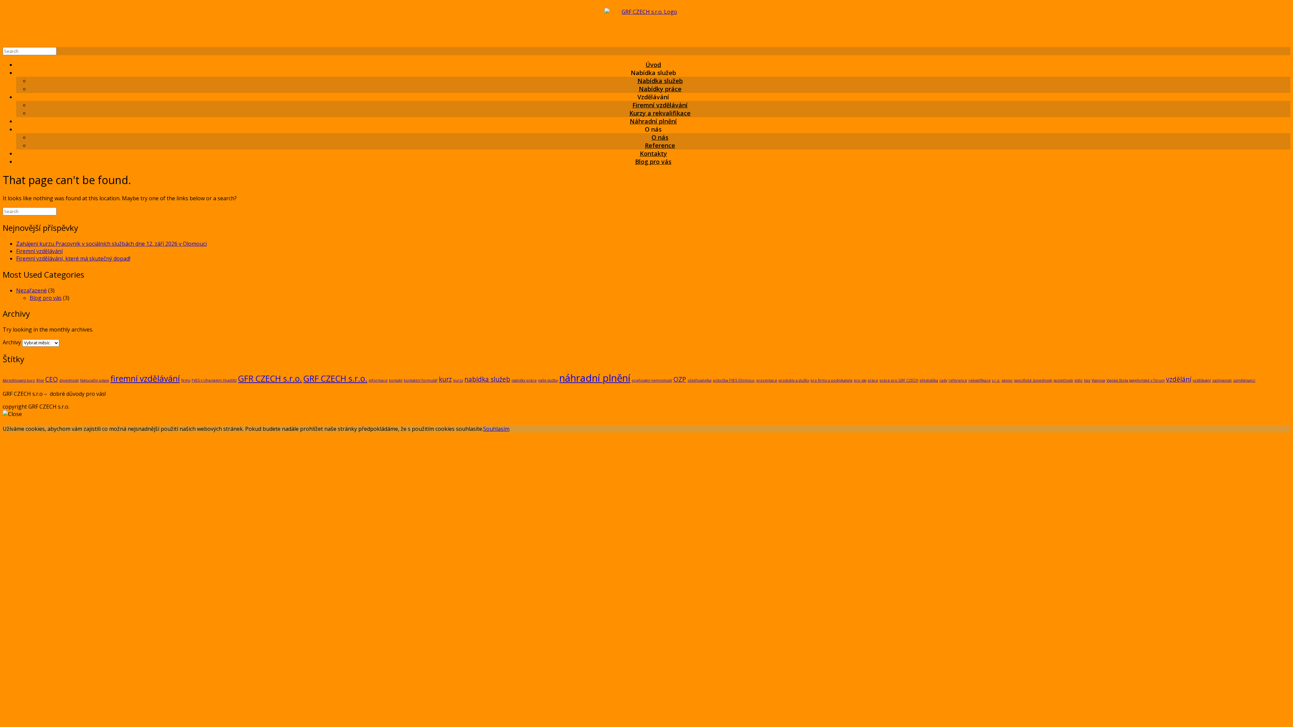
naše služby (548, 380)
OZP (679, 379)
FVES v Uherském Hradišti (214, 380)
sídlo (1078, 380)
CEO (51, 379)
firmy (185, 380)
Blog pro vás (653, 162)
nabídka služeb (487, 379)
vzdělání (1178, 379)
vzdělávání (1202, 380)
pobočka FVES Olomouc (734, 380)
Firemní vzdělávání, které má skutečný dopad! (73, 258)
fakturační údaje (94, 380)
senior (1007, 380)
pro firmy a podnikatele (831, 380)
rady (943, 380)
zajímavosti (1222, 380)
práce (873, 380)
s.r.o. (996, 380)
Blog (40, 380)
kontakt (395, 380)
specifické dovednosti (1033, 380)
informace (378, 380)
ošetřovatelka (699, 380)
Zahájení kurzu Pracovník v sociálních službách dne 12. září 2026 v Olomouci (111, 243)
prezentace (766, 380)
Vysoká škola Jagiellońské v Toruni (1135, 380)
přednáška (929, 380)
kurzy (458, 380)
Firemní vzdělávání (39, 251)
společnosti (1063, 380)
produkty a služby (793, 380)
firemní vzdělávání (145, 378)
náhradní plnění (594, 378)
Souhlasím (496, 428)
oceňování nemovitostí (652, 380)
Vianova (1098, 380)
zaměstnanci (1244, 380)
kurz (445, 379)
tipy (1087, 380)
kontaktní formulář (420, 380)
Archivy (12, 342)
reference (958, 380)
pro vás (860, 380)
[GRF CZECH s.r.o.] (646, 25)
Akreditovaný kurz (19, 380)
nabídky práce (524, 380)
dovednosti (69, 380)
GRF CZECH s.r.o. (335, 378)
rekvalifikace (979, 380)
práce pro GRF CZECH (899, 380)
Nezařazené (31, 290)
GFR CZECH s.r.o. (270, 378)
